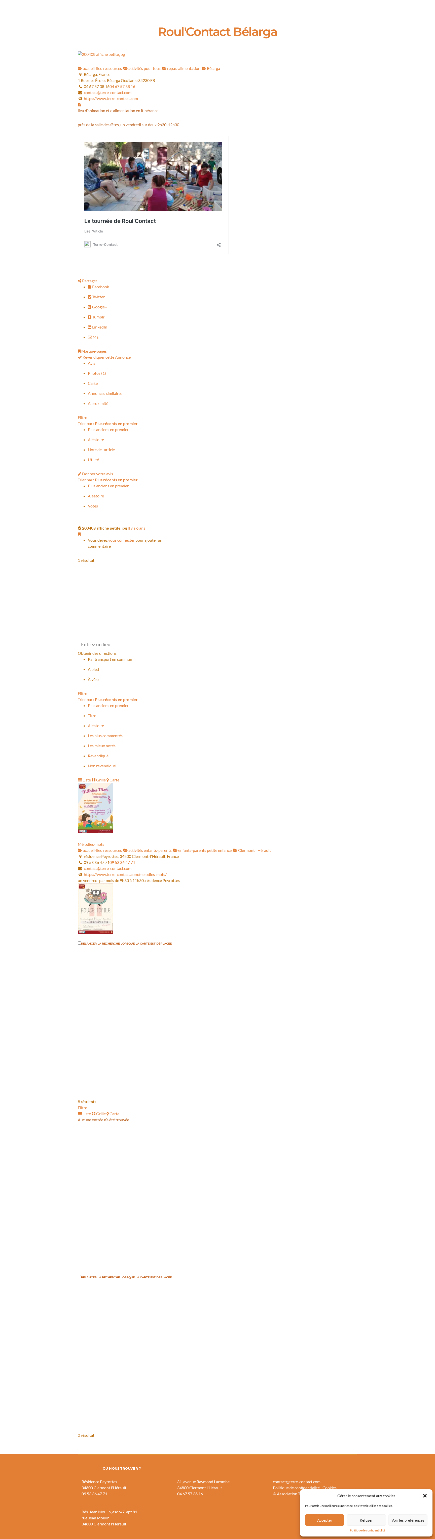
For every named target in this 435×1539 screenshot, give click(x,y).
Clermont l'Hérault (254, 850)
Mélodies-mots (91, 844)
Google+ (99, 306)
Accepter (324, 1520)
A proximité (98, 403)
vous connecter (121, 540)
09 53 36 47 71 (122, 862)
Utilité (93, 459)
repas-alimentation (183, 68)
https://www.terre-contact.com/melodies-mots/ (125, 874)
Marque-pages (94, 351)
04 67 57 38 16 (122, 86)
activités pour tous (144, 68)
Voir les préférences (407, 1520)
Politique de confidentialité (367, 1530)
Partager (89, 280)
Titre (92, 715)
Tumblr (97, 316)
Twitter (98, 296)
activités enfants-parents (150, 850)
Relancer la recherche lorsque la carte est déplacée (126, 943)
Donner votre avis (97, 473)
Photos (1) (97, 373)
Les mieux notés (102, 745)
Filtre (82, 417)
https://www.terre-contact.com (111, 98)
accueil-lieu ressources (102, 68)
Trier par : (108, 423)
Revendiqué (98, 755)
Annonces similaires (105, 393)
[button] (424, 1495)
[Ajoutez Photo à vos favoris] (79, 534)
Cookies (329, 1487)
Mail (96, 337)
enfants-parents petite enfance (204, 850)
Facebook (100, 286)
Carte (93, 383)
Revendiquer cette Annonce (106, 357)
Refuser (366, 1520)
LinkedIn (99, 326)
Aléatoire (96, 439)
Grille (100, 779)
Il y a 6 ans (136, 528)
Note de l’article (101, 449)
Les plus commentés (105, 735)
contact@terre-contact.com (107, 92)
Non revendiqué (102, 765)
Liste (86, 779)
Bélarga (213, 68)
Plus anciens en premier (108, 429)
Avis (91, 363)
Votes (93, 505)
